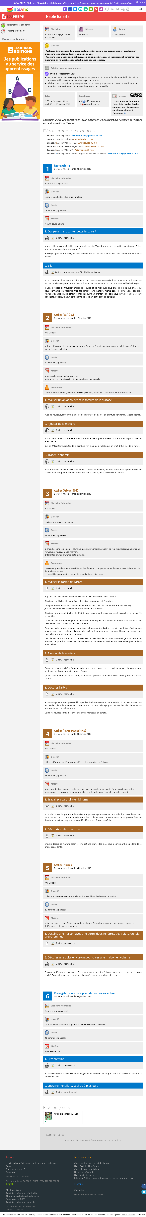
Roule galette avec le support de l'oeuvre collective (81, 153)
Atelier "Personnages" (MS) (70, 146)
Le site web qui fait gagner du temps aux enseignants (31, 1163)
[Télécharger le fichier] (45, 1121)
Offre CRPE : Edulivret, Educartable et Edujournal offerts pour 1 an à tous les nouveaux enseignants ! (73, 3)
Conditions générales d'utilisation (22, 1193)
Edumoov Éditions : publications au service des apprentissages (104, 1178)
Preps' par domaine (16, 30)
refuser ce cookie (128, 1214)
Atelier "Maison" (65, 150)
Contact (9, 1166)
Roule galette (63, 135)
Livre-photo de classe (84, 1175)
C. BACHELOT (118, 34)
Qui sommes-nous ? (15, 1169)
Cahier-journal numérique (86, 1169)
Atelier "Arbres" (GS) (67, 142)
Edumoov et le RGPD (15, 1199)
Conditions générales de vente (20, 1202)
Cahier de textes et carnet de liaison (91, 1163)
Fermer (142, 2)
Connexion (79, 1190)
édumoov (10, 1172)
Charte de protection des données (22, 1196)
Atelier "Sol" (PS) (65, 139)
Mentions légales (14, 1190)
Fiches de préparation (84, 1172)
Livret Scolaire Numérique (86, 1166)
